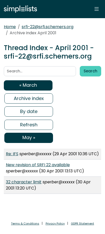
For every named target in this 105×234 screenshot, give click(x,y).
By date (28, 111)
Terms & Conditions (25, 223)
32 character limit (24, 182)
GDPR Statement (82, 223)
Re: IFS (12, 154)
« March (28, 85)
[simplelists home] (19, 9)
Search (90, 71)
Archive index (29, 98)
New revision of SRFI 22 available (38, 165)
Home (10, 27)
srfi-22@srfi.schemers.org (47, 27)
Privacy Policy (55, 223)
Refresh (28, 124)
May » (28, 137)
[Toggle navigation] (96, 9)
